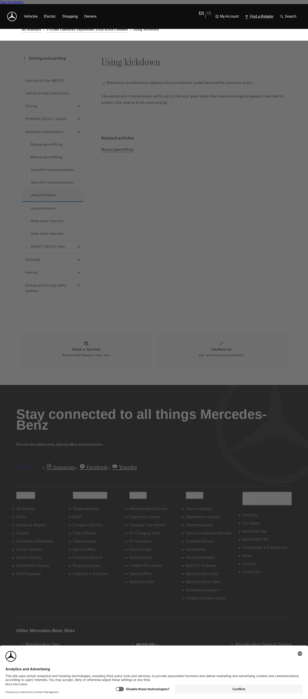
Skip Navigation (11, 2)
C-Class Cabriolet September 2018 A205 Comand (87, 29)
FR (208, 13)
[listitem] (31, 16)
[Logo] (12, 16)
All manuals (31, 29)
